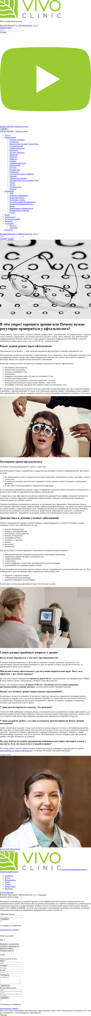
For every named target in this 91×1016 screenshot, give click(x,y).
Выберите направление (9, 944)
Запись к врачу (6, 27)
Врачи (7, 215)
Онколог (12, 161)
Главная (3, 239)
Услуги (7, 135)
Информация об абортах (19, 210)
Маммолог (13, 155)
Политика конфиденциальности (22, 202)
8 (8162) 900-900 (6, 126)
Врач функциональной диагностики (24, 144)
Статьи (12, 213)
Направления (10, 137)
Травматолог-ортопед (18, 178)
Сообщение (4, 975)
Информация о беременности (21, 208)
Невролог (13, 157)
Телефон (4, 966)
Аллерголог (14, 142)
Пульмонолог (14, 170)
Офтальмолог (14, 165)
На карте (42, 895)
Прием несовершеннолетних (21, 204)
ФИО (3, 961)
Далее (2, 955)
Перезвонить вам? (21, 126)
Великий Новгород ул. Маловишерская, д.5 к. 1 (19, 25)
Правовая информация (18, 195)
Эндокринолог (15, 187)
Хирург (12, 185)
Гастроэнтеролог (16, 146)
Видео (12, 206)
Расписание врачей (12, 219)
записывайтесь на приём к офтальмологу (16, 751)
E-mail (2, 970)
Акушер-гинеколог (17, 140)
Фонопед (13, 189)
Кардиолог (13, 150)
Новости (12, 226)
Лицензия (13, 228)
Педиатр (12, 168)
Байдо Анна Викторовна (10, 849)
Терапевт (13, 176)
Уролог (12, 183)
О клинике (9, 223)
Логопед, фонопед (16, 152)
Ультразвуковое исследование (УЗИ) (24, 180)
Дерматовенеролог (17, 148)
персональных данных (9, 930)
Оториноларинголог (17, 163)
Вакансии (9, 221)
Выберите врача (7, 948)
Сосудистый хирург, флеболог (21, 174)
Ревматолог (14, 172)
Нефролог (13, 159)
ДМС (11, 193)
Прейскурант (10, 217)
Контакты (9, 230)
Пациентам (9, 191)
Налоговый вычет (16, 198)
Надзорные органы (17, 200)
